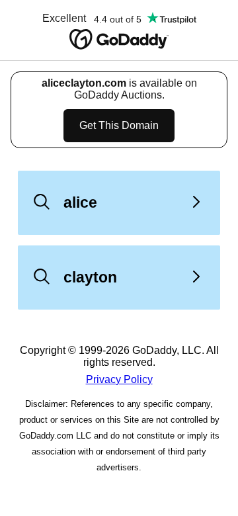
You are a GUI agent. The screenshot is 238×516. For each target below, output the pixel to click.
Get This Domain (119, 125)
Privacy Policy (119, 379)
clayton (90, 277)
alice (80, 202)
